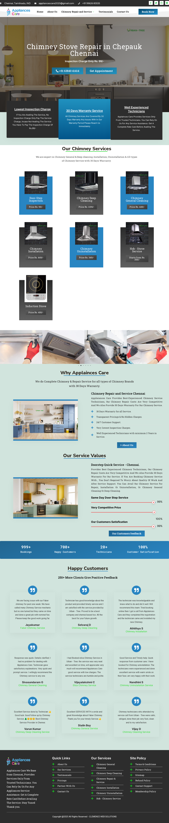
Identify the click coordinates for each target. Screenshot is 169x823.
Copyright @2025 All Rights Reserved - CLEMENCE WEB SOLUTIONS (84, 816)
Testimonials (106, 11)
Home (40, 11)
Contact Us (123, 11)
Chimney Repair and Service (76, 11)
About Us (52, 11)
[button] (3, 347)
